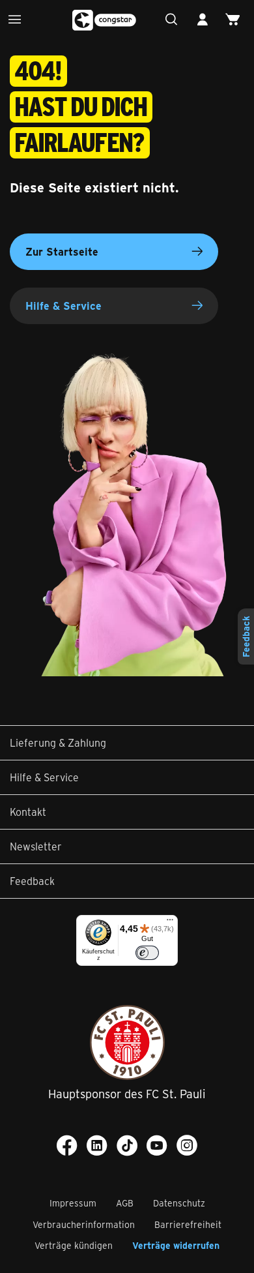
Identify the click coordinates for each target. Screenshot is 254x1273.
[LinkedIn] (97, 1145)
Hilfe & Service (63, 305)
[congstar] (104, 20)
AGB (125, 1203)
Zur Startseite (61, 251)
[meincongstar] (205, 20)
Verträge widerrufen (175, 1245)
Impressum (72, 1203)
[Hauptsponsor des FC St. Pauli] (127, 1042)
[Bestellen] (236, 20)
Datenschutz (179, 1203)
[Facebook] (67, 1145)
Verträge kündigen (74, 1245)
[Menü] (18, 20)
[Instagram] (187, 1145)
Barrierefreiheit (187, 1224)
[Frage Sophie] (174, 20)
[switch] (147, 953)
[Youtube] (157, 1145)
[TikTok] (127, 1145)
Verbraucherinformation (84, 1224)
